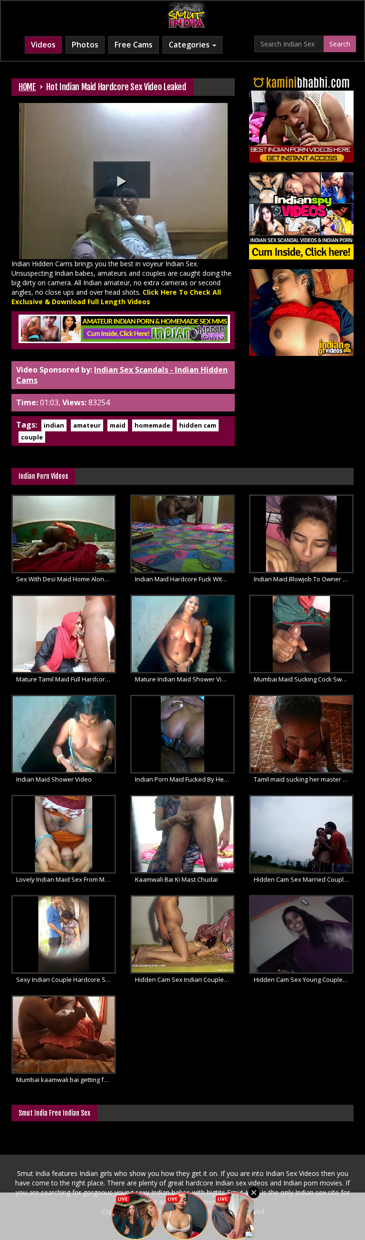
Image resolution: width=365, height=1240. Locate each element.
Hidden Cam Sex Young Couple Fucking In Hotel (304, 979)
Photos (85, 44)
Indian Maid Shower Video (54, 779)
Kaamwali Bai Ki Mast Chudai (176, 879)
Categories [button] (190, 44)
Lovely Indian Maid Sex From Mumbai (66, 879)
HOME (27, 87)
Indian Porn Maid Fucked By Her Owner (185, 779)
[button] (121, 179)
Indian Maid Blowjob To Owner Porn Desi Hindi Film (304, 579)
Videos (43, 44)
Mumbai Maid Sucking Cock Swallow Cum (304, 679)
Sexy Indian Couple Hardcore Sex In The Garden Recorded (66, 979)
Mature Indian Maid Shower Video (184, 679)
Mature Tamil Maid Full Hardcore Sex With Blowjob (66, 679)
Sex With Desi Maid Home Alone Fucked (66, 579)
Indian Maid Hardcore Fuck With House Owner (185, 579)
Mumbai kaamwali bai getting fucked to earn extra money (66, 1079)
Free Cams (134, 44)
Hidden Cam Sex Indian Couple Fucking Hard (185, 979)
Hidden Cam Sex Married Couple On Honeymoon (304, 879)
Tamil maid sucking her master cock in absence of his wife (304, 779)
